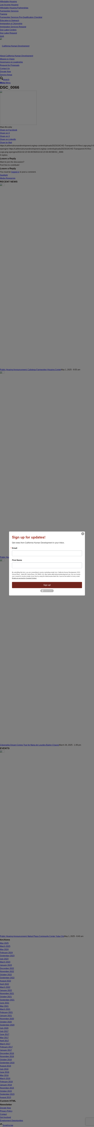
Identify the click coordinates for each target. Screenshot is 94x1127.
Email (14, 548)
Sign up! (47, 585)
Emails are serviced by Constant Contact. (24, 578)
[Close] (82, 533)
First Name (17, 560)
